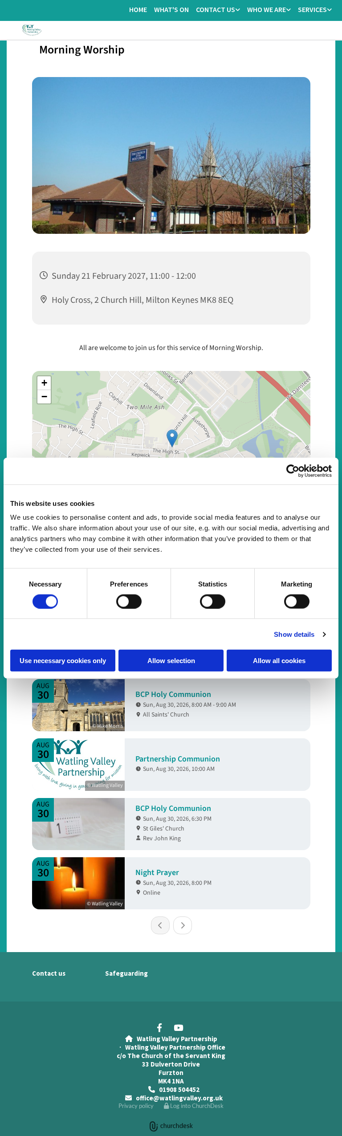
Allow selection (171, 660)
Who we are (266, 9)
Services (312, 9)
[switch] (129, 601)
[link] (218, 10)
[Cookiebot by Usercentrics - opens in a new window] (293, 470)
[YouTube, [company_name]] (178, 1027)
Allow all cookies (279, 660)
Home (138, 9)
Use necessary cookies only (63, 660)
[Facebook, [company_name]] (159, 1027)
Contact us (215, 9)
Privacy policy (136, 1105)
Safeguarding (126, 973)
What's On (171, 9)
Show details (294, 634)
